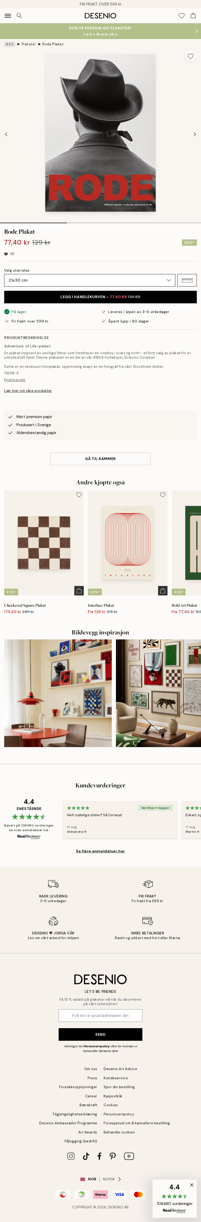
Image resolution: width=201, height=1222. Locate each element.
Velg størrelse (17, 270)
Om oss (90, 1069)
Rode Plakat (53, 44)
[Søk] (19, 15)
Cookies (111, 1105)
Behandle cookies (119, 1132)
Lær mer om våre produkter (28, 390)
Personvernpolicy (96, 1046)
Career (91, 1096)
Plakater (29, 44)
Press (92, 1078)
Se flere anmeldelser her (100, 851)
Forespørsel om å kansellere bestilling (137, 1123)
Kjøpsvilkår (113, 1096)
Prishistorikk (15, 380)
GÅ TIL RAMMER (100, 458)
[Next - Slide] (195, 134)
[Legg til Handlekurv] (79, 590)
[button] (187, 280)
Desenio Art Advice (120, 1069)
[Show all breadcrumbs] (9, 44)
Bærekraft (88, 1105)
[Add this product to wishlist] (190, 56)
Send (100, 1034)
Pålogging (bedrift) (81, 1141)
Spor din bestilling (119, 1087)
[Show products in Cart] (193, 15)
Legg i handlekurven (100, 296)
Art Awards (87, 1132)
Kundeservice (116, 1078)
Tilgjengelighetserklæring (75, 1114)
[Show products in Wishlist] (181, 15)
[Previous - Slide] (6, 134)
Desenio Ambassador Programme (68, 1123)
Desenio (115, 1207)
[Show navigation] (8, 15)
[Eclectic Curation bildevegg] (58, 693)
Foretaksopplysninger (78, 1087)
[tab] (33, 221)
